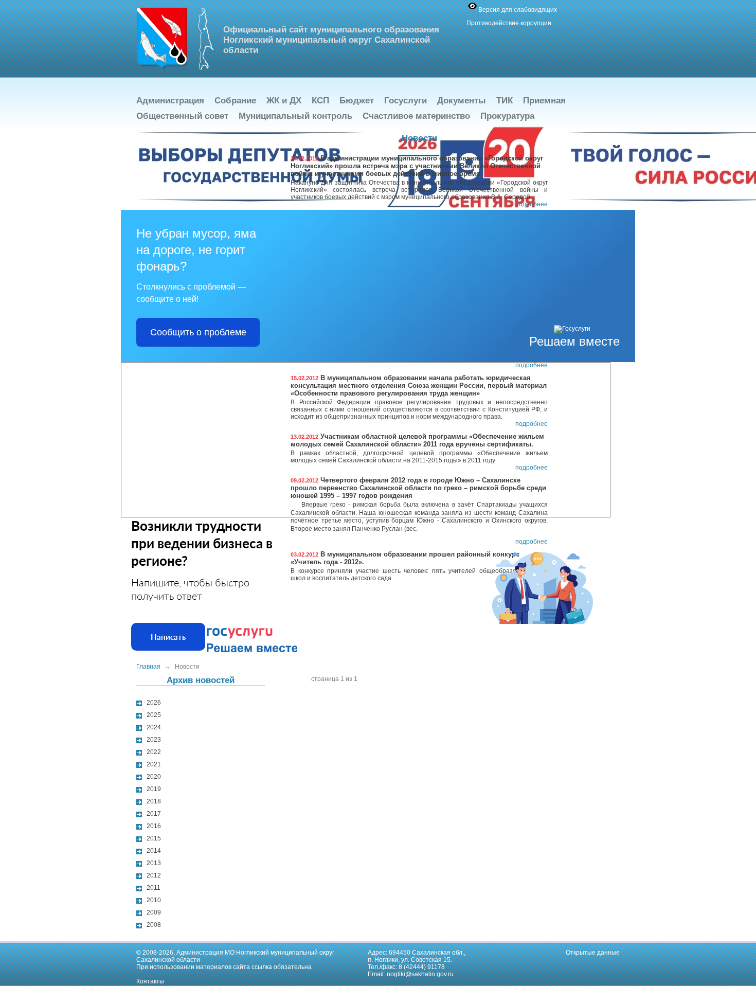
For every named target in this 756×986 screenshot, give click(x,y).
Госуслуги (405, 100)
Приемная (544, 100)
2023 (154, 739)
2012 (154, 875)
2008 (154, 924)
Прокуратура (507, 116)
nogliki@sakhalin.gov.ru (420, 974)
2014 (154, 850)
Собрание (235, 100)
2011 (153, 887)
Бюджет (356, 100)
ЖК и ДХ (283, 100)
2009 (154, 912)
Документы (461, 100)
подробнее (531, 204)
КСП (320, 100)
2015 (154, 838)
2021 (154, 764)
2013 (154, 863)
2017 (154, 813)
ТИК (504, 100)
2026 (154, 702)
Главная (148, 666)
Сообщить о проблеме (198, 332)
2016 (154, 826)
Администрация (170, 100)
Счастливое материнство (416, 116)
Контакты (150, 981)
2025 (154, 715)
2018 (154, 801)
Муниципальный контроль (295, 116)
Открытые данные (593, 952)
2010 (154, 900)
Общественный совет (182, 116)
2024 (154, 727)
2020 (154, 776)
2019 (154, 789)
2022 (154, 752)
